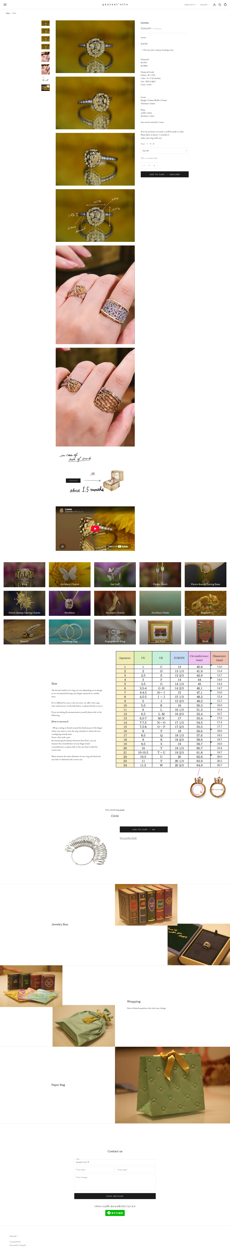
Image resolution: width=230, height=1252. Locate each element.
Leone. (14, 13)
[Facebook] (147, 144)
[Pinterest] (153, 144)
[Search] (220, 4)
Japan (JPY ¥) (189, 4)
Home (8, 13)
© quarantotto (15, 1242)
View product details (128, 838)
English (203, 4)
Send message (115, 1196)
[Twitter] (150, 144)
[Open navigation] (5, 4)
